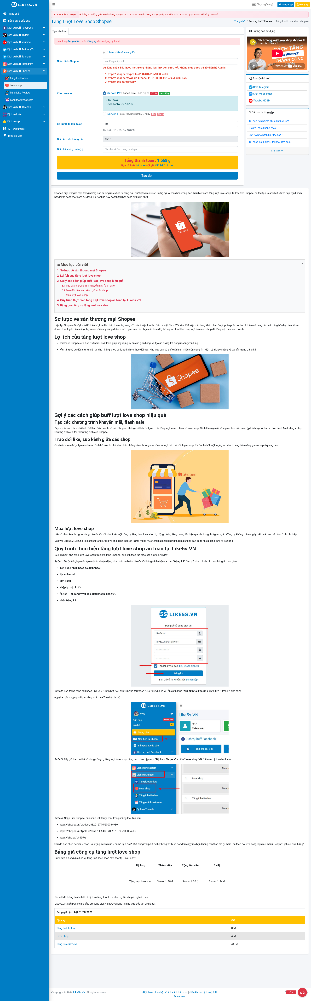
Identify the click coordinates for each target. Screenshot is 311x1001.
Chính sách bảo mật (176, 992)
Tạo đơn (147, 176)
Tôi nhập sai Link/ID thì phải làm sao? (270, 142)
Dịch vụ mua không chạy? (263, 128)
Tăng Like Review (67, 944)
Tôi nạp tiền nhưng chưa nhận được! (269, 121)
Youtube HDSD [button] (261, 100)
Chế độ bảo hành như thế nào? (265, 135)
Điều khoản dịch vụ (200, 992)
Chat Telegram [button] (261, 87)
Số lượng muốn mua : (69, 123)
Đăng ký (304, 4)
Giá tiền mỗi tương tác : (71, 139)
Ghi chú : (70, 149)
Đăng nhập (287, 4)
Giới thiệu (148, 992)
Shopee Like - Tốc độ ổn (138, 93)
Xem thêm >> (277, 151)
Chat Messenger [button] (262, 93)
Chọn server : (65, 93)
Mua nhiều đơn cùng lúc (122, 52)
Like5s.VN (79, 992)
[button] (53, 4)
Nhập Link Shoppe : (68, 61)
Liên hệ (159, 992)
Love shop (63, 936)
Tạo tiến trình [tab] (59, 31)
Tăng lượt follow (66, 928)
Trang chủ (239, 21)
